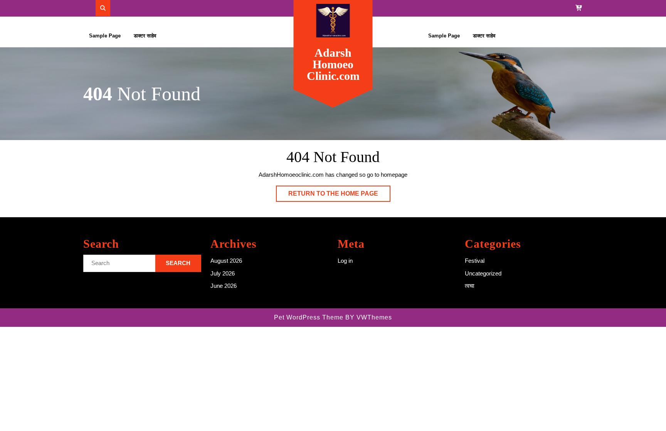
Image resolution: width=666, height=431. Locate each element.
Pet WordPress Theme (308, 317)
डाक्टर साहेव (145, 36)
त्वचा (469, 285)
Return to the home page (339, 196)
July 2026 (222, 273)
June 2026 (223, 285)
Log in (345, 260)
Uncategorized (483, 273)
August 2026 (226, 260)
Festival (474, 260)
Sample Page (105, 36)
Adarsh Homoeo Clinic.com (333, 64)
